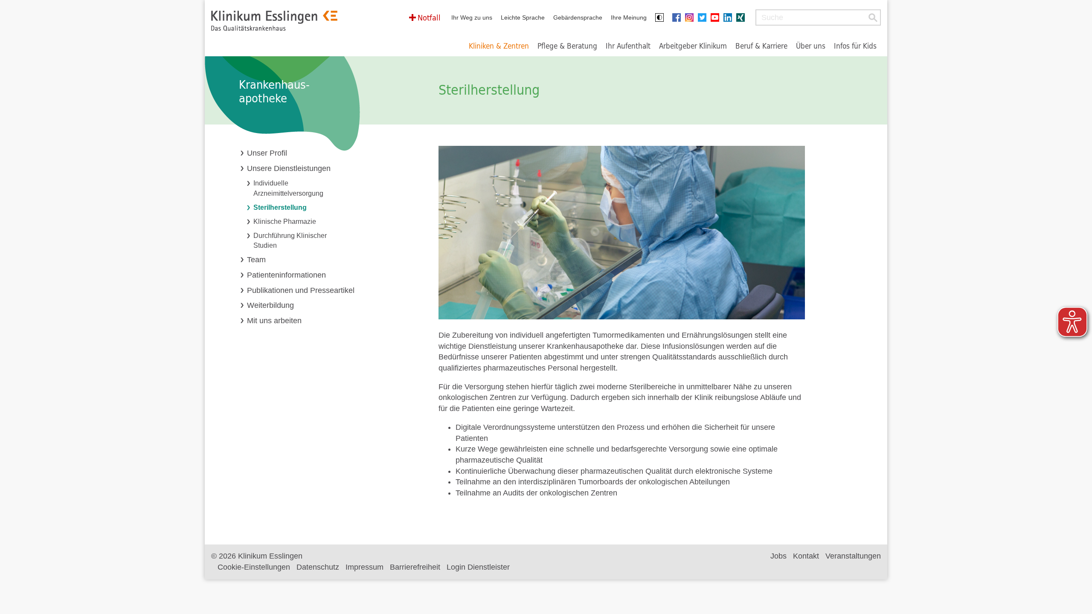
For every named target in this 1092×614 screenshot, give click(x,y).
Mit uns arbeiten (274, 320)
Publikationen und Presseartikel (300, 290)
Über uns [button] (810, 45)
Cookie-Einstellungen (254, 567)
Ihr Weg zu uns (471, 17)
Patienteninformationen (286, 275)
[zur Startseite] (274, 21)
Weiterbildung (270, 305)
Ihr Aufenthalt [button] (628, 45)
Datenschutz (317, 567)
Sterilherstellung (280, 207)
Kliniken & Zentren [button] (499, 45)
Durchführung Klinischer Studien (290, 240)
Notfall (429, 17)
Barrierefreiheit (415, 567)
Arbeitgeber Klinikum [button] (693, 45)
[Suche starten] (872, 17)
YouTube (717, 17)
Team (256, 259)
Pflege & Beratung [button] (567, 45)
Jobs (778, 556)
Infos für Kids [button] (855, 45)
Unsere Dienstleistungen (289, 168)
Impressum (364, 567)
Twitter (704, 17)
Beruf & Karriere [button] (761, 45)
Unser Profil (267, 153)
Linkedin (729, 17)
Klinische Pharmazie (284, 221)
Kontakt (806, 556)
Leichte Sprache (523, 17)
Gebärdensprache (577, 17)
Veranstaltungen (853, 556)
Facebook (678, 17)
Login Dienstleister (478, 567)
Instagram (691, 17)
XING (742, 17)
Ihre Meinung (629, 17)
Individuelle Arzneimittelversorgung (288, 188)
